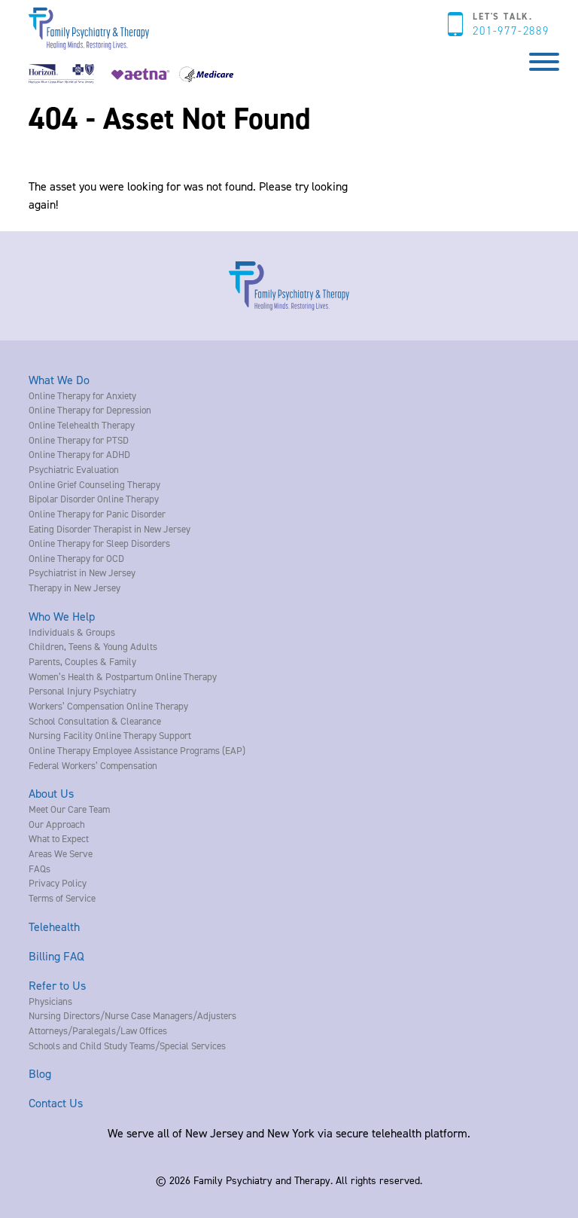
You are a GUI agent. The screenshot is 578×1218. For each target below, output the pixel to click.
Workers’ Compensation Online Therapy (108, 706)
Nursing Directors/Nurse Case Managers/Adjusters (132, 1015)
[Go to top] (38, 1186)
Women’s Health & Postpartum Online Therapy (123, 676)
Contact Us (56, 1102)
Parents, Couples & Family (82, 661)
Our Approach (57, 824)
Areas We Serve (61, 853)
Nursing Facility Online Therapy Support (110, 735)
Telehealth (54, 926)
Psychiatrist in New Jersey (82, 572)
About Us (51, 793)
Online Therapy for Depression (90, 410)
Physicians (50, 1001)
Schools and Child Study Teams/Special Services (127, 1045)
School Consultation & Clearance (95, 721)
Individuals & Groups (72, 632)
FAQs (39, 868)
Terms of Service (62, 898)
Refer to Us (57, 985)
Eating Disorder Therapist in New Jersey (109, 529)
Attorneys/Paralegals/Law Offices (98, 1030)
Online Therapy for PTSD (79, 440)
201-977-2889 (511, 31)
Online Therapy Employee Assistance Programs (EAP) (137, 750)
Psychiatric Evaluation (74, 469)
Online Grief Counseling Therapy (94, 484)
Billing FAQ (56, 955)
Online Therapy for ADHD (79, 454)
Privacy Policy (58, 883)
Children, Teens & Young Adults (93, 646)
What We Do (59, 379)
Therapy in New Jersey (74, 588)
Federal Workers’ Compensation (93, 765)
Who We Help (62, 616)
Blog (40, 1073)
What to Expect (59, 838)
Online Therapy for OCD (76, 558)
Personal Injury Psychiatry (82, 691)
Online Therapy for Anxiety (82, 395)
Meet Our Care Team (69, 809)
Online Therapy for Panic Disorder (97, 514)
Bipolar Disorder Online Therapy (94, 499)
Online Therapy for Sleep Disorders (99, 543)
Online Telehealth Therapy (82, 425)
